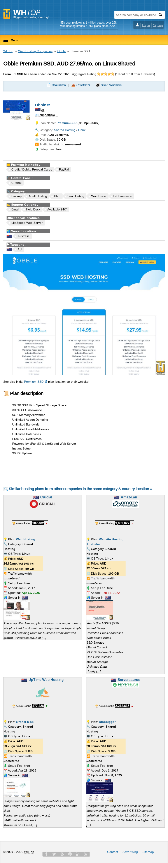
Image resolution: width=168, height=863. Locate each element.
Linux (82, 130)
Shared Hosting (64, 130)
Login (146, 25)
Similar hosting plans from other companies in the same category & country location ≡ (80, 489)
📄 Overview (56, 85)
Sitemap (148, 852)
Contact (112, 852)
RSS (86, 854)
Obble (61, 51)
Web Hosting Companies (35, 51)
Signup (158, 25)
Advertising (130, 852)
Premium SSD (34, 381)
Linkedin (78, 854)
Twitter (54, 854)
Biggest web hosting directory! (31, 17)
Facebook (46, 854)
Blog (62, 854)
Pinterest (70, 854)
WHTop (8, 51)
